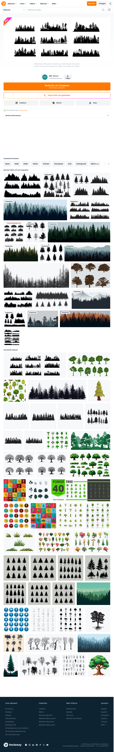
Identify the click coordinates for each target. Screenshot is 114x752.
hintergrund (81, 163)
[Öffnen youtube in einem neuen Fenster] (47, 744)
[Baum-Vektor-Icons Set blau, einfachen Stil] (16, 618)
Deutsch (103, 718)
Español (103, 711)
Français (103, 721)
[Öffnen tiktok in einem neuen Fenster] (40, 744)
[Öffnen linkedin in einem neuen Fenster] (33, 744)
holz (69, 163)
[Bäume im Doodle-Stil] (74, 664)
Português (103, 714)
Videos (32, 4)
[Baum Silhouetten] (36, 231)
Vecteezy (8, 711)
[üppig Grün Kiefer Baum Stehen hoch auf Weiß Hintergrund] (99, 390)
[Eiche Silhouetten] (90, 274)
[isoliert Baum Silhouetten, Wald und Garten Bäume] (89, 364)
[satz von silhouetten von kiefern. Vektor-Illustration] (15, 318)
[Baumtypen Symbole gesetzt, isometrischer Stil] (97, 515)
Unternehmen (10, 718)
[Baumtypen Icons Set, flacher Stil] (43, 515)
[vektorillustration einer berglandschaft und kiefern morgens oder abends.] (91, 298)
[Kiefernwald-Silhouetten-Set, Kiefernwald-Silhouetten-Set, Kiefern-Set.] (14, 231)
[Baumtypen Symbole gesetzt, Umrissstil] (43, 618)
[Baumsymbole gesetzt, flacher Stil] (15, 490)
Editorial (43, 4)
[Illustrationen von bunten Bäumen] (54, 541)
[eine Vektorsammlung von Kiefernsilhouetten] (51, 252)
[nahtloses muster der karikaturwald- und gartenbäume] (15, 390)
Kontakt (69, 711)
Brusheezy (9, 708)
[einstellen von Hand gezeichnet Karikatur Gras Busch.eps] (19, 541)
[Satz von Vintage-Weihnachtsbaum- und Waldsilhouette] (91, 184)
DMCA (41, 711)
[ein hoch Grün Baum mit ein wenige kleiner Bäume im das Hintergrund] (11, 664)
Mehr (54, 4)
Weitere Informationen (13, 115)
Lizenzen (42, 708)
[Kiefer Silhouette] (18, 298)
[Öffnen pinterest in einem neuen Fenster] (37, 744)
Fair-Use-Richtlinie (101, 745)
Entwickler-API (10, 724)
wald (17, 163)
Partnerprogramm (45, 714)
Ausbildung (9, 721)
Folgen (67, 78)
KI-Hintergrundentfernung (15, 730)
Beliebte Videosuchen (47, 724)
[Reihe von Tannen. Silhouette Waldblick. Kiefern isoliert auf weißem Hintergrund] (57, 184)
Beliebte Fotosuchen (46, 721)
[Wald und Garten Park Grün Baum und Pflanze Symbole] (80, 490)
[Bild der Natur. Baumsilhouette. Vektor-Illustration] (42, 318)
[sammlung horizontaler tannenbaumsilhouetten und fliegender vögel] (89, 209)
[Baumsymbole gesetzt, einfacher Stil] (70, 618)
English (102, 708)
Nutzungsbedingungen (69, 745)
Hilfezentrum (71, 708)
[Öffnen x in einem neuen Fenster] (44, 744)
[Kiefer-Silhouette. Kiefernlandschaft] (22, 184)
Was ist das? (23, 110)
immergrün (58, 163)
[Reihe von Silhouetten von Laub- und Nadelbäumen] (14, 642)
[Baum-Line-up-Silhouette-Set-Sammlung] (12, 336)
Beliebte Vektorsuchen (47, 718)
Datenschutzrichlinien (86, 745)
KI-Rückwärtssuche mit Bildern (16, 727)
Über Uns (69, 714)
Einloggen (100, 3)
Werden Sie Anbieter (74, 718)
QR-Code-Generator (12, 734)
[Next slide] (105, 163)
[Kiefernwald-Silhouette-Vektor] (93, 593)
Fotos (22, 4)
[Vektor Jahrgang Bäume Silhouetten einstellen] (19, 464)
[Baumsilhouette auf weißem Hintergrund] (97, 618)
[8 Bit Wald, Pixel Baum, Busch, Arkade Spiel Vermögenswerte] (89, 464)
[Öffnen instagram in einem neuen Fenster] (30, 744)
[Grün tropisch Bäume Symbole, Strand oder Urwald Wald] (57, 439)
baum (7, 163)
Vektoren (11, 4)
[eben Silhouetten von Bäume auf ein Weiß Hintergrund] (38, 490)
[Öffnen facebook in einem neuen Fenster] (26, 744)
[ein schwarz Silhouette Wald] (16, 415)
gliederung (95, 163)
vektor (35, 163)
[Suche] (101, 9)
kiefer (25, 163)
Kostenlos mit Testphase (56, 85)
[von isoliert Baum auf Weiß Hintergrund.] (99, 664)
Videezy (8, 714)
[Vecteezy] (3, 3)
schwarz (46, 163)
